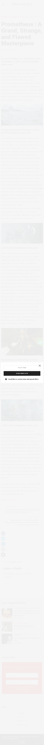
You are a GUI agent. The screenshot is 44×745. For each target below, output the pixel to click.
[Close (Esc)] (39, 365)
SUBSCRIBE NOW (22, 373)
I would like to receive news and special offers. (23, 379)
